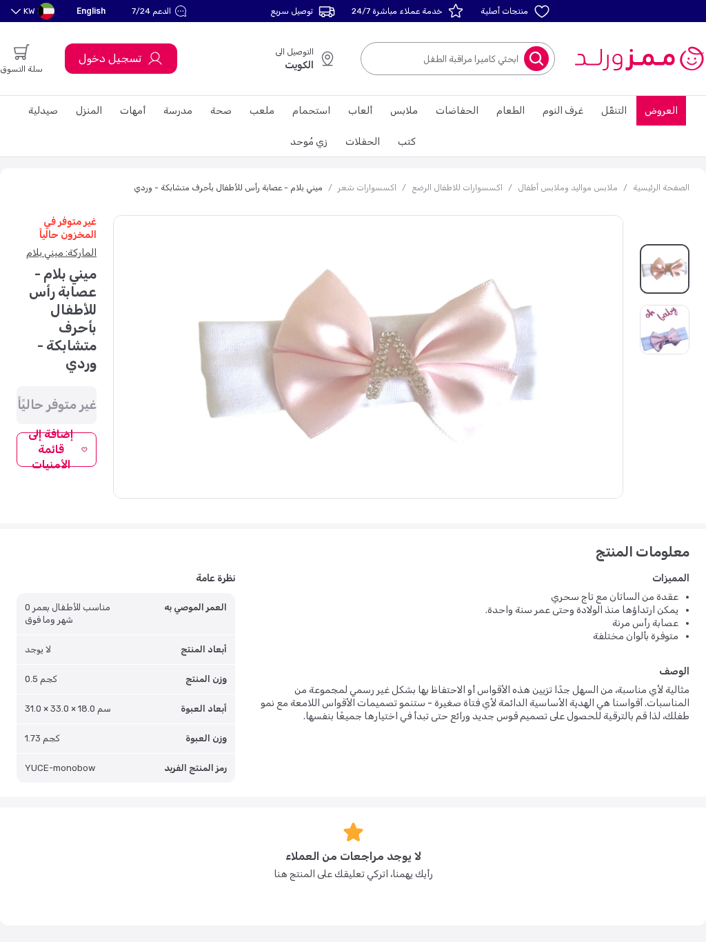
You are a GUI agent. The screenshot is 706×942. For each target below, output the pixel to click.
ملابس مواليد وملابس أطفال (568, 187)
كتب (407, 142)
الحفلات (362, 142)
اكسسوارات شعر (367, 187)
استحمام (311, 111)
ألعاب (360, 111)
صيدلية (43, 111)
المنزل (89, 111)
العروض (661, 111)
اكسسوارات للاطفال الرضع (457, 187)
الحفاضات (457, 111)
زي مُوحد (308, 142)
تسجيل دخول (110, 58)
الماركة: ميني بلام (61, 253)
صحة (221, 111)
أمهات (132, 111)
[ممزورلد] (639, 58)
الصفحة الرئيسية (661, 187)
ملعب (262, 111)
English (91, 11)
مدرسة (177, 111)
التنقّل (614, 111)
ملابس (404, 111)
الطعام (510, 111)
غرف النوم (563, 111)
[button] (161, 11)
